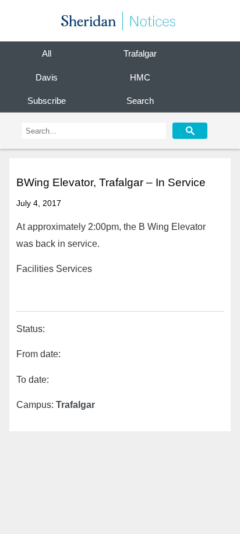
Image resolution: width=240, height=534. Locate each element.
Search (140, 101)
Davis (47, 77)
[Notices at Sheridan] (120, 20)
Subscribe (46, 101)
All (46, 53)
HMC (140, 77)
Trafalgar (140, 53)
